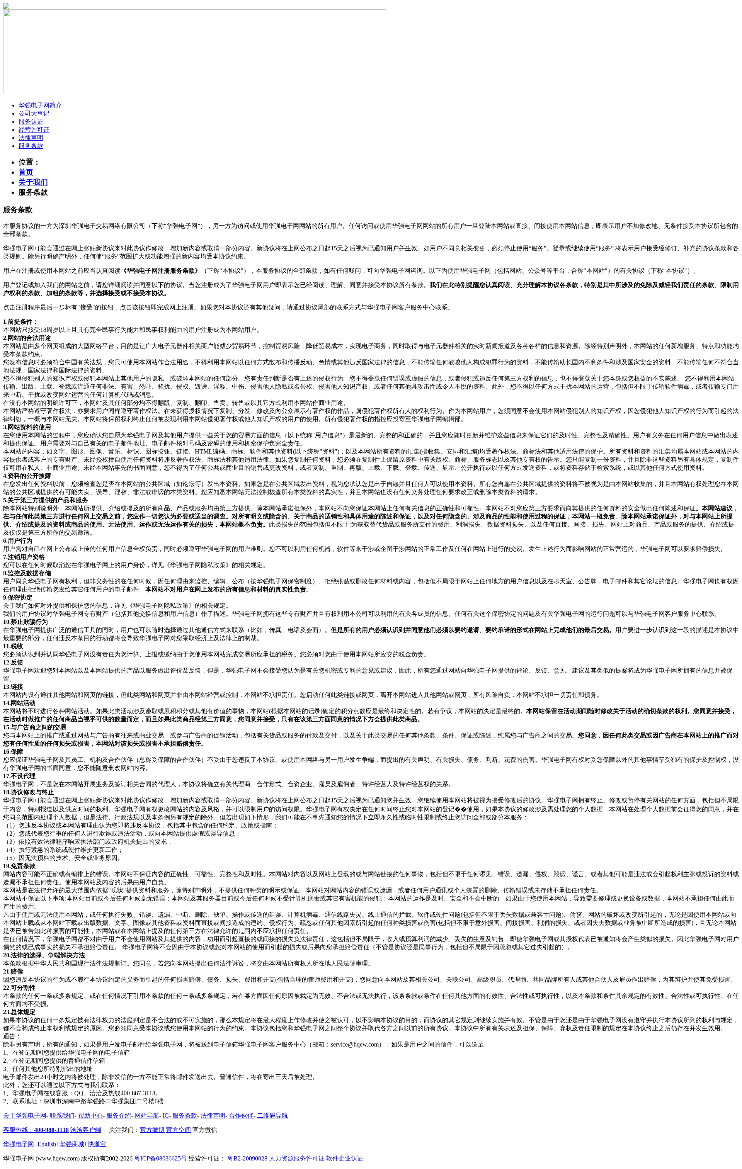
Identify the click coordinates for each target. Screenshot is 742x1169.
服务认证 (31, 121)
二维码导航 (272, 1115)
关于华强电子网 (24, 1115)
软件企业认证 (344, 1158)
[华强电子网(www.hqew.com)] (6, 7)
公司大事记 (34, 113)
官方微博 (152, 1130)
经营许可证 (34, 129)
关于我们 (33, 182)
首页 (26, 172)
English (46, 1144)
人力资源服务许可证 (297, 1158)
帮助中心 (90, 1115)
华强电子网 (18, 1144)
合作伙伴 (241, 1115)
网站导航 (146, 1115)
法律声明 (31, 137)
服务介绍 (118, 1115)
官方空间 (178, 1130)
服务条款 (31, 146)
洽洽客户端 (85, 1130)
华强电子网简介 (40, 105)
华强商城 (72, 1144)
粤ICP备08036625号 (160, 1158)
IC (166, 1115)
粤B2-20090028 (247, 1158)
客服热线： (36, 1130)
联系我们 (62, 1115)
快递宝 (97, 1144)
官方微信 (204, 1130)
